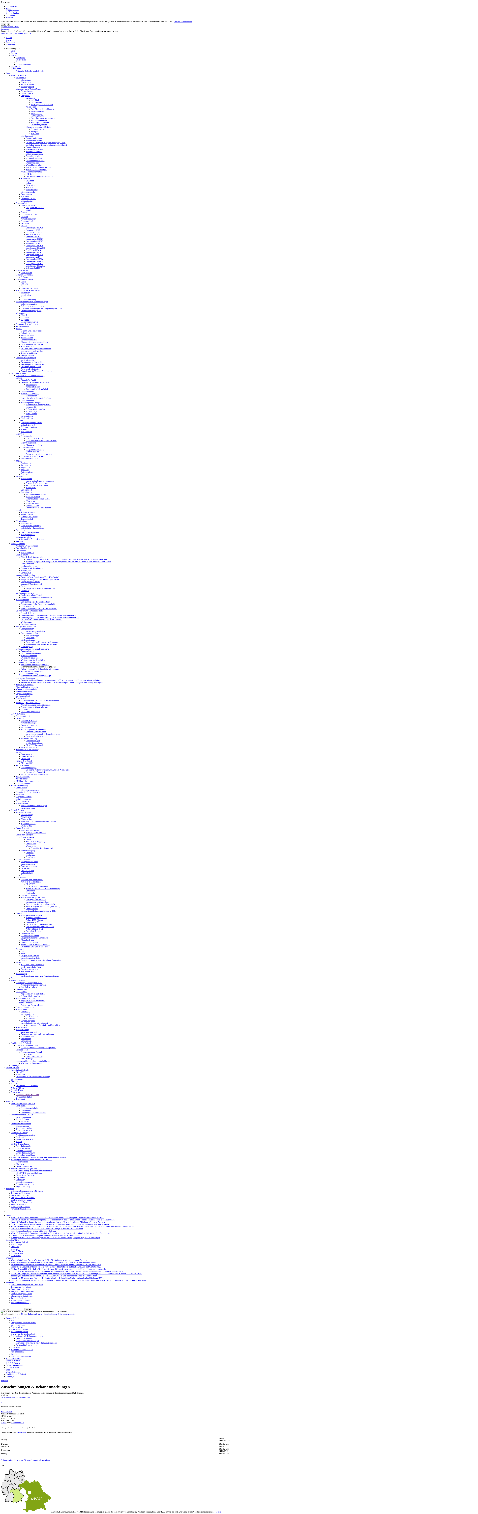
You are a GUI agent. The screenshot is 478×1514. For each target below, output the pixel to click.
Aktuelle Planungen (28, 723)
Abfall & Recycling (23, 812)
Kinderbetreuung (27, 400)
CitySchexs (20, 1177)
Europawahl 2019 (33, 243)
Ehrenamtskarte (27, 514)
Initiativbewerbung (23, 64)
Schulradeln (30, 891)
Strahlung (25, 875)
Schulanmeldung (27, 1036)
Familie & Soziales (18, 373)
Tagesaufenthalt (27, 519)
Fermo (23, 286)
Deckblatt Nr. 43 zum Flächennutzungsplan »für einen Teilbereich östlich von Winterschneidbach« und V (67, 559)
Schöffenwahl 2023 (33, 237)
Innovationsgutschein (29, 1108)
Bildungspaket (21, 989)
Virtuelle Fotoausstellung (20, 1209)
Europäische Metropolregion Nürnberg (26, 1168)
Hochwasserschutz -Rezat (31, 967)
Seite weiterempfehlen (9, 1397)
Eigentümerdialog (23, 1186)
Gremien (24, 217)
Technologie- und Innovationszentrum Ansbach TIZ (31, 1159)
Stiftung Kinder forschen (35, 409)
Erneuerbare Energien (24, 835)
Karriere (9, 40)
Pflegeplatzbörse (32, 503)
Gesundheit (20, 530)
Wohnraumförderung (24, 691)
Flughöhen (25, 317)
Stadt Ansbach (6, 1411)
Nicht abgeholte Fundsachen (42, 105)
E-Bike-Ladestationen (34, 743)
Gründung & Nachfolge (20, 1148)
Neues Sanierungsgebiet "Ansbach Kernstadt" (39, 608)
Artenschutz (20, 949)
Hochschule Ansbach (24, 1003)
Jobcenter (19, 541)
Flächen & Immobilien (20, 1144)
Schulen (19, 1142)
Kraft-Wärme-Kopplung (35, 841)
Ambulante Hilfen (33, 387)
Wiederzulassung (32, 163)
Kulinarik (14, 1083)
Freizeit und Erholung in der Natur (34, 947)
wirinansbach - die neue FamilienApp (30, 376)
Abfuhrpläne (26, 817)
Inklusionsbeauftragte (29, 427)
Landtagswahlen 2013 (34, 264)
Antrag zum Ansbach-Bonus (32, 1005)
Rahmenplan (26, 570)
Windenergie (31, 846)
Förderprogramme (28, 640)
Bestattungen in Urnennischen (33, 364)
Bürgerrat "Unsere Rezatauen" (23, 1198)
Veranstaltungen (27, 1059)
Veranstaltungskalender (20, 1070)
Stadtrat (24, 212)
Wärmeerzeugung (28, 850)
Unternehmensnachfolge (25, 1155)
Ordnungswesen (22, 801)
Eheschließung (31, 185)
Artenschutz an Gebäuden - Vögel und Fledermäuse (41, 960)
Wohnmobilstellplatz (24, 1097)
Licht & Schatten (27, 871)
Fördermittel (21, 1106)
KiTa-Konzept (31, 414)
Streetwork (25, 474)
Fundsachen (30, 98)
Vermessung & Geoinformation (28, 703)
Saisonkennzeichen (33, 156)
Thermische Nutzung (29, 971)
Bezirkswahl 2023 (33, 234)
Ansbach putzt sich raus (20, 1207)
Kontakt (9, 38)
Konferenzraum (22, 1162)
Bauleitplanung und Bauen (21, 1200)
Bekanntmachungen (29, 304)
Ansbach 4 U (26, 463)
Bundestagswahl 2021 (34, 239)
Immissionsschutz (23, 859)
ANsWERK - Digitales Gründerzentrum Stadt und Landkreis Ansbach (38, 1157)
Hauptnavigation (12, 11)
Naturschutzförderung (29, 942)
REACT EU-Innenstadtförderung (29, 1173)
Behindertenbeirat (28, 425)
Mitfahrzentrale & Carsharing (27, 750)
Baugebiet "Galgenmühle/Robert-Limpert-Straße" (40, 579)
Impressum (10, 42)
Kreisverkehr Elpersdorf (35, 772)
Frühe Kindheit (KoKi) (30, 393)
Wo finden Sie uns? (28, 199)
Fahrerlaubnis (21, 788)
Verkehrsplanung (22, 765)
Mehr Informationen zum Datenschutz (16, 33)
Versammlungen (22, 326)
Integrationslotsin (32, 452)
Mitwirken (10, 1189)
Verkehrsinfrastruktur (24, 1128)
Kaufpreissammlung (29, 656)
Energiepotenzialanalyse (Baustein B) (40, 904)
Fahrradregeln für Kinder (36, 732)
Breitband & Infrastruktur (21, 1124)
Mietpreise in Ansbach (24, 685)
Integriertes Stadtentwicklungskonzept (36, 676)
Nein (3, 24)
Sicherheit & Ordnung (19, 785)
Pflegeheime (31, 501)
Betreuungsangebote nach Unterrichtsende (37, 1034)
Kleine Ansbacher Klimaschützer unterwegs (43, 888)
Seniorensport (26, 490)
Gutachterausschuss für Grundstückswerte (32, 649)
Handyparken (26, 754)
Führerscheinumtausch (30, 790)
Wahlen (24, 225)
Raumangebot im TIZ (24, 1166)
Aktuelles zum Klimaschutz (32, 880)
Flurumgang (25, 709)
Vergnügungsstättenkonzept (32, 671)
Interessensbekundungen (25, 678)
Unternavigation (12, 13)
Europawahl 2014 (33, 257)
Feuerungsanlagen (28, 864)
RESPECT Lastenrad (34, 745)
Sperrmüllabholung (28, 824)
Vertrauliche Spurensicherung (32, 539)
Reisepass (35, 131)
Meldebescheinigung (39, 120)
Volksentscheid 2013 (34, 268)
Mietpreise (20, 1164)
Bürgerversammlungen (20, 1195)
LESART (20, 1072)
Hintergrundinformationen (36, 900)
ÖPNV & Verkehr (18, 714)
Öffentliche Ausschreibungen (32, 306)
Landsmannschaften (29, 340)
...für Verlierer (36, 102)
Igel (22, 951)
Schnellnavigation (13, 6)
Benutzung (25, 1012)
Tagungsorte (21, 1099)
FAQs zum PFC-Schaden (36, 832)
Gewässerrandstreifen (29, 969)
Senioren (19, 476)
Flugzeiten (25, 320)
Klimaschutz (21, 877)
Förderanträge (31, 411)
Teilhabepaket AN (28, 512)
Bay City (24, 284)
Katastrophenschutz (23, 799)
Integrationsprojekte (28, 443)
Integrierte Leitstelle (23, 797)
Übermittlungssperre (39, 125)
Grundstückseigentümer (30, 712)
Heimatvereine (26, 333)
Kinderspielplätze (28, 418)
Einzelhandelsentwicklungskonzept (35, 664)
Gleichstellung (21, 521)
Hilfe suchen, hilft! (23, 537)
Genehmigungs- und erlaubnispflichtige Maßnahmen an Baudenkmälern (49, 615)
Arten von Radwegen (34, 736)
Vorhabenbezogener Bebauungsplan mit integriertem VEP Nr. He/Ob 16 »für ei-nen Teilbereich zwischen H (68, 561)
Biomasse (29, 853)
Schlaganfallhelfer (28, 535)
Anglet (23, 281)
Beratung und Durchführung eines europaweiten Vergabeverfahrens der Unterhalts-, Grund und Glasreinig (62, 680)
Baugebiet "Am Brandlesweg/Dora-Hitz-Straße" (40, 577)
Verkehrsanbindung (23, 1117)
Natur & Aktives (17, 1088)
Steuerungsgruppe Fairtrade (32, 1052)
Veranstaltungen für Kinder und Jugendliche (43, 1025)
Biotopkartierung (27, 940)
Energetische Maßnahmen (26, 626)
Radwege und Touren (29, 747)
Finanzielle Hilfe (27, 606)
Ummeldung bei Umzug (35, 161)
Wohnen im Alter (32, 505)
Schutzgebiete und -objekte (31, 915)
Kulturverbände (27, 337)
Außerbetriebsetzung (34, 138)
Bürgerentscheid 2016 (34, 255)
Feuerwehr (20, 794)
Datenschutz (11, 44)
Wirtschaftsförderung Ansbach (23, 1103)
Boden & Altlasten (23, 828)
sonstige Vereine (27, 355)
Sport (13, 978)
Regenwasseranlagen (24, 694)
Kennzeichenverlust (33, 147)
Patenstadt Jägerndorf (29, 288)
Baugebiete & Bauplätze (25, 575)
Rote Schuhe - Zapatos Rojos (32, 528)
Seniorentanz (31, 488)
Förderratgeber (26, 647)
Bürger (8, 73)
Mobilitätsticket (22, 779)
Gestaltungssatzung (28, 624)
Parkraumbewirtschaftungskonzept (34, 774)
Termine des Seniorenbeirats (37, 485)
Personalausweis (37, 129)
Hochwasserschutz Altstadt (31, 595)
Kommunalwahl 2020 (34, 241)
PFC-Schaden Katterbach (31, 830)
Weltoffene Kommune (29, 458)
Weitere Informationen (183, 22)
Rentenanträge (26, 194)
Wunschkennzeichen (34, 165)
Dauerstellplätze (27, 756)
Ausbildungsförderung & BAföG (29, 983)
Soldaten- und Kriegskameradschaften (36, 349)
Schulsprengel (26, 1041)
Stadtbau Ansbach (23, 696)
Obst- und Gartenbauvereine (32, 344)
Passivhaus (30, 638)
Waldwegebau (26, 826)
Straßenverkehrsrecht (24, 783)
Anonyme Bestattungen (30, 369)
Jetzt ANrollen (26, 432)
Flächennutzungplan (29, 566)
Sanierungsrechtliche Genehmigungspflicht (38, 604)
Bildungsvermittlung (34, 445)
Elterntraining (31, 385)
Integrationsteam (27, 447)
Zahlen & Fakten (27, 84)
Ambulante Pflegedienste (36, 494)
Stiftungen (25, 277)
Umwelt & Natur (17, 810)
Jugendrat (25, 470)
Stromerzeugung (27, 837)
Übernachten (16, 1092)
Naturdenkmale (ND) (34, 929)
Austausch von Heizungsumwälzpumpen (42, 642)
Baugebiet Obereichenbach (31, 584)
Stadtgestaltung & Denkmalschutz (29, 611)
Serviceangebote (27, 1014)
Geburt (28, 183)
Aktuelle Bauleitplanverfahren (33, 557)
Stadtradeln (30, 893)
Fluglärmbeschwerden (29, 322)
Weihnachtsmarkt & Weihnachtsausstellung (33, 1077)
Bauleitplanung (22, 555)
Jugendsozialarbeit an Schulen (38, 389)
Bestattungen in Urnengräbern (33, 362)
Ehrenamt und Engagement (21, 1202)
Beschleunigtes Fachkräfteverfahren (40, 176)
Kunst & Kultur (17, 1090)
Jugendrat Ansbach (18, 1204)
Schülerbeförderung (28, 1032)
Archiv (23, 586)
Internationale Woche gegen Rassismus (41, 441)
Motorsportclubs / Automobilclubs (34, 342)
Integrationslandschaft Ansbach (33, 456)
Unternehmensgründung (25, 1153)
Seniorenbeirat (26, 479)
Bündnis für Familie (29, 380)
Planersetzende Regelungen (32, 568)
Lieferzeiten (25, 759)
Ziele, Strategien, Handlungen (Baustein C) (43, 906)
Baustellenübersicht (23, 548)
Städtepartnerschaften (24, 279)
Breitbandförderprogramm (31, 311)
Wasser (19, 962)
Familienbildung (27, 391)
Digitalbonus (26, 1110)
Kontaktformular (17, 1423)
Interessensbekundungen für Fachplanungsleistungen (41, 308)
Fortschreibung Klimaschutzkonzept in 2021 (38, 911)
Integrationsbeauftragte (35, 449)
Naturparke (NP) (32, 922)
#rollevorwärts (26, 523)
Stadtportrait (21, 78)
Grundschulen (21, 992)
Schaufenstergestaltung (25, 1184)
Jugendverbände (27, 335)
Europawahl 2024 (33, 230)
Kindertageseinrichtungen (31, 402)
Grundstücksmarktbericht (31, 653)
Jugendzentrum (27, 472)
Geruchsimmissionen (29, 866)
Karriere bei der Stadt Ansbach (28, 290)
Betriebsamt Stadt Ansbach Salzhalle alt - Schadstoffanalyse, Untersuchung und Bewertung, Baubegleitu (62, 682)
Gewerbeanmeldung (24, 1151)
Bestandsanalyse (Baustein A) (37, 902)
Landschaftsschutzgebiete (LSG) (39, 924)
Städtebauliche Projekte (25, 593)
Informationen (31, 396)
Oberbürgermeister (28, 205)
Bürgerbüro (25, 96)
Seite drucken (24, 1397)
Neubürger (15, 1065)
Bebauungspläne (27, 564)
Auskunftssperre (37, 111)
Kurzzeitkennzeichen (34, 152)
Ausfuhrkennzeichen (34, 140)
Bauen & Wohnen (18, 544)
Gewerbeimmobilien (24, 1146)
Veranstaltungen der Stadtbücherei (34, 1023)
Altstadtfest (20, 1074)
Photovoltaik (31, 844)
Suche (8, 8)
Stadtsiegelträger (27, 87)
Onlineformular (21, 1432)
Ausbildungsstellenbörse (25, 1135)
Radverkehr (20, 718)
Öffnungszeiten (27, 201)
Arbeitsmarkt (26, 1121)
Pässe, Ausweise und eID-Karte (38, 127)
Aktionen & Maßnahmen (31, 882)
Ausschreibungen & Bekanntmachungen (32, 302)
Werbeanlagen (26, 622)
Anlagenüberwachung (29, 862)
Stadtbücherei (21, 1009)
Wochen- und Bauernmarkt (31, 1063)
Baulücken (25, 591)
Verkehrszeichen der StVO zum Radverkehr (43, 734)
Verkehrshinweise (23, 776)
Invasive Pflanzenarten (30, 936)
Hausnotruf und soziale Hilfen (38, 499)
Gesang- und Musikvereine (31, 331)
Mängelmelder (26, 727)
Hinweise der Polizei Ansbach (28, 792)
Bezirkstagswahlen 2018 (35, 248)
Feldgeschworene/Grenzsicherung (34, 707)
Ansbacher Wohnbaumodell (27, 546)
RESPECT (30, 884)
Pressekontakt (26, 273)
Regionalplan (26, 573)
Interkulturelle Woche (34, 438)
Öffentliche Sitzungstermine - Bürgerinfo (27, 1191)
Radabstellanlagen (33, 741)
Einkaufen (15, 1081)
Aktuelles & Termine (29, 720)
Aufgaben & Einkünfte (35, 208)
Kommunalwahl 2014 (34, 259)
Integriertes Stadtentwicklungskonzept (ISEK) (39, 667)
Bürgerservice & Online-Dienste (28, 89)
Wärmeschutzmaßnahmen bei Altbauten (41, 644)
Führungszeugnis (37, 116)
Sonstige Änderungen (34, 158)
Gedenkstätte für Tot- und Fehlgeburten (36, 371)
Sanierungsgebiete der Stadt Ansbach (35, 602)
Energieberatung (27, 629)
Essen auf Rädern (33, 496)
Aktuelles (24, 315)
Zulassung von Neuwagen (36, 169)
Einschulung (26, 1039)
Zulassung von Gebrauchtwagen (38, 167)
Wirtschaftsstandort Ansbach (22, 1115)
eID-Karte (35, 134)
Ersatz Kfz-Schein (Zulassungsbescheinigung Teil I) (46, 145)
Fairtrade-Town (22, 1050)
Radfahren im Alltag (29, 738)
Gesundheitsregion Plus (30, 532)
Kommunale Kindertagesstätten (38, 405)
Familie (19, 378)
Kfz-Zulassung (27, 136)
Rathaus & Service (18, 75)
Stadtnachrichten (22, 270)
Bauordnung (21, 550)
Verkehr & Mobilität (24, 761)
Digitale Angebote (28, 1021)
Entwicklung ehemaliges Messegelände (36, 597)
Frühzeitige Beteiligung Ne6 (42, 848)
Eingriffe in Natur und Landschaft (34, 938)
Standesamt (25, 178)
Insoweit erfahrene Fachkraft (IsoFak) (36, 398)
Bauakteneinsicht (27, 552)
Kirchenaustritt (31, 190)
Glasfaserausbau (22, 1126)
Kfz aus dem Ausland (34, 149)
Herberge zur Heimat (29, 517)
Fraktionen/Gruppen (29, 214)
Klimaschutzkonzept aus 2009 (33, 897)
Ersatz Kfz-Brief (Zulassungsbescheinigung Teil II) (46, 143)
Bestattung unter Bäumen (31, 367)
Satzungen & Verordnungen (27, 324)
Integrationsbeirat (27, 436)
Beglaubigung (36, 113)
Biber (23, 953)
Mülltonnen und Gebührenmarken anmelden (38, 821)
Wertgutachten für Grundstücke (33, 660)
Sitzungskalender (27, 221)
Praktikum (20, 62)
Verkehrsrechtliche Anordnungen (34, 806)
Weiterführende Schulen (25, 998)
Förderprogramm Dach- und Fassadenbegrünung (40, 700)
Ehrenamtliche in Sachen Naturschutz (35, 944)
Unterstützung (26, 492)
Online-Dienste (27, 93)
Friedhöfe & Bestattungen (26, 358)
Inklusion (19, 420)
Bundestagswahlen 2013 (35, 261)
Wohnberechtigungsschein (26, 689)
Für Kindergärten (32, 1016)
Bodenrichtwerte (27, 651)
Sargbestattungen (27, 360)
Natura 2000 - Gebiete (34, 920)
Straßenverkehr (22, 803)
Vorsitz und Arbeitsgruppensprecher (40, 481)
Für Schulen (30, 1018)
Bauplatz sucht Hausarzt (30, 582)
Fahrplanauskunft (23, 716)
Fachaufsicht (31, 407)
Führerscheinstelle (28, 192)
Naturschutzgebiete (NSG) (36, 918)
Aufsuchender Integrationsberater (39, 454)
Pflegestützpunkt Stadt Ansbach (38, 508)
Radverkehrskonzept (29, 725)
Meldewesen (31, 107)
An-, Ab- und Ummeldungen (42, 109)
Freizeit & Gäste (12, 1068)
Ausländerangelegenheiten (31, 172)
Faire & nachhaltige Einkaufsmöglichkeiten (33, 1061)
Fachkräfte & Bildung (19, 1133)
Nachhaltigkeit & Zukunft (21, 1043)
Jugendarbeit (26, 465)
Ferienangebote (27, 416)
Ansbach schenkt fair (34, 1056)
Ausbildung (20, 57)
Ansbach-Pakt (21, 1137)
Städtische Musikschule (25, 1007)
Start (13, 51)
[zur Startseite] (10, 27)
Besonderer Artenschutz (30, 958)
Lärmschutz (25, 868)
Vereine (19, 329)
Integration (20, 434)
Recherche (25, 223)
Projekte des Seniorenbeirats (37, 483)
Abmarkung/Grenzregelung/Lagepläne (36, 705)
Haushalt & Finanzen (24, 275)
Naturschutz (20, 913)
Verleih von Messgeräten (35, 631)
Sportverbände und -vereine (32, 351)
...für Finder (35, 100)
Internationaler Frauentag (31, 526)
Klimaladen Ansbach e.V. (31, 895)
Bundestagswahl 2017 (34, 252)
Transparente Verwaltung (21, 1193)
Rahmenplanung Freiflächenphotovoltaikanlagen (40, 669)
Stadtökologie (21, 698)
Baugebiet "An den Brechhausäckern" (41, 588)
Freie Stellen (21, 60)
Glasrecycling (26, 819)
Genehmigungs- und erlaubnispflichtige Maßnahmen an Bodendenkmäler (50, 617)
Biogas (28, 839)
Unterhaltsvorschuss (29, 987)
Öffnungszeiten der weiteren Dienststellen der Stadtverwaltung (25, 1460)
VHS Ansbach (21, 1027)
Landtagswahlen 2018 (34, 246)
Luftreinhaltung (27, 873)
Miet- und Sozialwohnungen (27, 687)
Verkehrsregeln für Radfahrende (33, 729)
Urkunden (30, 181)
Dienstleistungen (27, 91)
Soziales (19, 510)
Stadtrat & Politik (23, 203)
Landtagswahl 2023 (33, 232)
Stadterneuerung (22, 600)
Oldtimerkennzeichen (34, 154)
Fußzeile (9, 17)
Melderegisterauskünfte (40, 122)
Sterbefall (29, 187)
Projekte (24, 429)
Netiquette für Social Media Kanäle (30, 71)
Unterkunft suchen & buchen (27, 1095)
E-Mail (3, 1423)
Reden (28, 210)
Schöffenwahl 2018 (33, 250)
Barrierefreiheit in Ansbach (31, 423)
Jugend (19, 461)
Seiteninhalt (10, 15)
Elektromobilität (27, 763)
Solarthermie (31, 857)
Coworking (20, 1180)
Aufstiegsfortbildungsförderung (33, 985)
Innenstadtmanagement (25, 1182)
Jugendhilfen (26, 467)
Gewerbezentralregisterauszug (43, 118)
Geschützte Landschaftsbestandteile (40, 927)
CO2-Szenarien (32, 909)
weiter (218, 1512)
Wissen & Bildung (18, 980)
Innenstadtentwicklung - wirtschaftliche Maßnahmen (31, 1171)
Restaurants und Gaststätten (27, 1086)
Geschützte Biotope (33, 931)
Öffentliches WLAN (24, 1130)
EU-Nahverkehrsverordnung (27, 781)
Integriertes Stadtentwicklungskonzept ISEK (38, 1047)
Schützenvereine (27, 346)
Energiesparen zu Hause (30, 633)
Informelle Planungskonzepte (27, 662)
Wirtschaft (10, 1101)
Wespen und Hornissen (30, 956)
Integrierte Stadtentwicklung (27, 673)
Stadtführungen (17, 1079)
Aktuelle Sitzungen (28, 219)
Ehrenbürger (26, 80)
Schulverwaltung (22, 1030)
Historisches (25, 82)
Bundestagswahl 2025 (34, 228)
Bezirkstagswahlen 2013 (35, 266)
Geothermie (30, 855)
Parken (18, 752)
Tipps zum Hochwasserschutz (32, 965)
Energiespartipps (32, 635)
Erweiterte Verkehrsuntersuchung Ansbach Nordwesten (47, 770)
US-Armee (20, 313)
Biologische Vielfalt (28, 933)
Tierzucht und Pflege (29, 353)
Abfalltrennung (27, 815)
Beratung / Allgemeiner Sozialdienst (35, 382)
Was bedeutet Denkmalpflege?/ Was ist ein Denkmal (41, 620)
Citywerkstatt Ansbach (25, 1175)
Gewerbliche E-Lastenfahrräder (33, 1112)
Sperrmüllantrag (27, 196)
